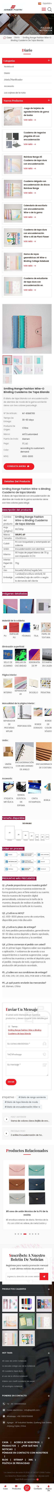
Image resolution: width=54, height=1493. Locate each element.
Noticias (7, 1449)
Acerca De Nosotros (26, 1442)
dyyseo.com (43, 1476)
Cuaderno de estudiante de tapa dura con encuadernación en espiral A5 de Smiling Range (36, 282)
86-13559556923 (18, 1404)
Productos (9, 1446)
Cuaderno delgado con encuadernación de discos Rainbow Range (37, 185)
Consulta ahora (16, 466)
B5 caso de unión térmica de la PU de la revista (27, 1213)
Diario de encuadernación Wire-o (23, 1107)
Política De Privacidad (16, 1463)
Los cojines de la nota (14, 92)
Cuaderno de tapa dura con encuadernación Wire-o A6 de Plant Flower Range (36, 233)
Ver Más (28, 120)
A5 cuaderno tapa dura (12, 1371)
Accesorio (9, 86)
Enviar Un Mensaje (27, 1488)
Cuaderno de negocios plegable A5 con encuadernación (35, 136)
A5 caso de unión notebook (14, 1361)
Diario (7, 73)
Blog (5, 1460)
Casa (9, 37)
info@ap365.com (32, 1410)
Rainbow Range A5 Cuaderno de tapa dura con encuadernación (35, 161)
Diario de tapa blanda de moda (22, 1102)
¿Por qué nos (29, 1446)
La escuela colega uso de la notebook (18, 1366)
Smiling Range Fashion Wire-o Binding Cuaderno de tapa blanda (24, 1032)
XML (31, 1460)
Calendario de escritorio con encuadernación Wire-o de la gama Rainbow (35, 209)
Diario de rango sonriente (33, 1097)
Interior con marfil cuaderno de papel (18, 1381)
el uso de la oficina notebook (15, 1376)
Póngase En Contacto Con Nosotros (25, 1453)
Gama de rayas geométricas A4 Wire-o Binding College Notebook (36, 258)
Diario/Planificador (13, 79)
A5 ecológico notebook (12, 1386)
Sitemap (18, 1460)
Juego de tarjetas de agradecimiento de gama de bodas (36, 112)
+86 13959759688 (25, 1416)
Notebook (9, 66)
